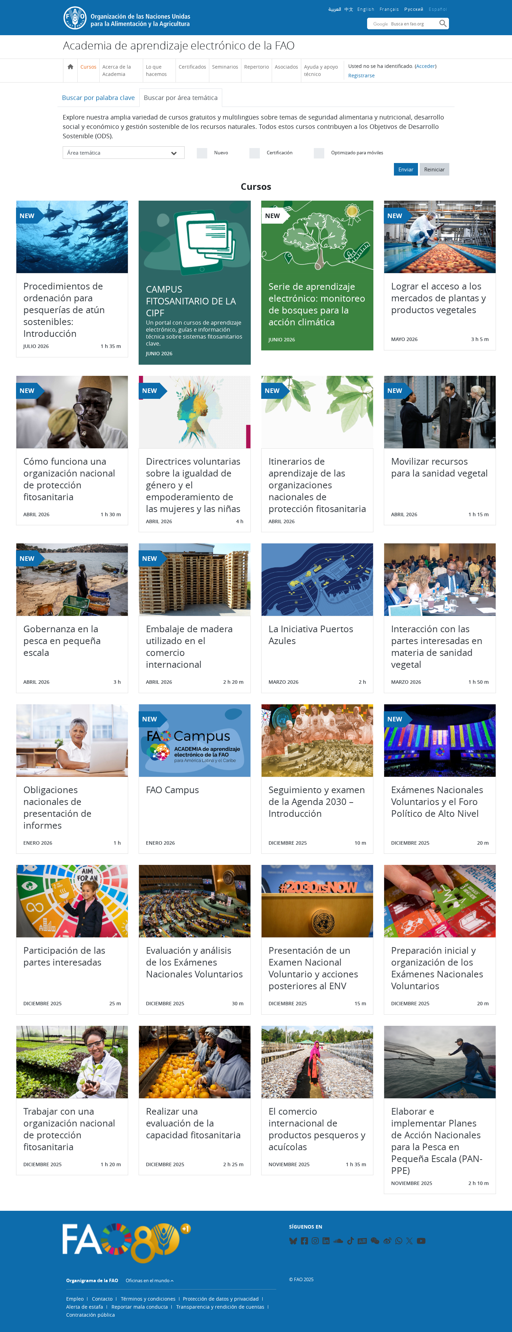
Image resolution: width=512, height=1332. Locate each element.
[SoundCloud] (338, 1242)
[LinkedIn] (326, 1242)
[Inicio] (70, 67)
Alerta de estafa (84, 1306)
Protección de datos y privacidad (221, 1298)
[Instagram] (315, 1242)
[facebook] (304, 1242)
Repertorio (256, 66)
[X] (409, 1241)
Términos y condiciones (148, 1298)
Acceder (425, 66)
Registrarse (361, 75)
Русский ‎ (414, 9)
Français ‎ (390, 9)
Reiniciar (434, 169)
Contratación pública (90, 1314)
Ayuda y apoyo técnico (321, 70)
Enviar (405, 169)
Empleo (75, 1298)
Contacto (102, 1298)
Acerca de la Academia (116, 70)
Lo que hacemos (156, 70)
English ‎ (366, 9)
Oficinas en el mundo (148, 1280)
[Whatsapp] (398, 1242)
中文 (349, 9)
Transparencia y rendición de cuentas (220, 1306)
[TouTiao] (362, 1241)
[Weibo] (387, 1242)
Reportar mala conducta (139, 1306)
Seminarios (225, 66)
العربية (334, 9)
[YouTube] (421, 1242)
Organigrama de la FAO (92, 1280)
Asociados (286, 66)
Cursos (88, 66)
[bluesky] (293, 1242)
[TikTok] (350, 1241)
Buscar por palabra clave (98, 97)
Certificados (192, 66)
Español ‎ (439, 9)
